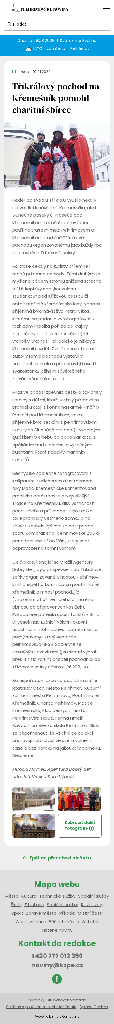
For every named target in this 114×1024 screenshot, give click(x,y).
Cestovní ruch (31, 922)
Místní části (90, 913)
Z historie (34, 904)
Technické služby (57, 896)
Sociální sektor (62, 904)
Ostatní (90, 922)
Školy (16, 904)
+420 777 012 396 (57, 956)
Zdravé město (41, 913)
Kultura (29, 896)
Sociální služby (93, 896)
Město (12, 896)
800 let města (64, 922)
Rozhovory (92, 904)
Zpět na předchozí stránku (60, 858)
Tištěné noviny (57, 930)
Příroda (67, 913)
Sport (17, 913)
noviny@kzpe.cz (57, 965)
